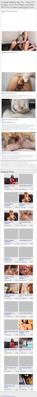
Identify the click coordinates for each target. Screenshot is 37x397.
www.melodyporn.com (9, 396)
